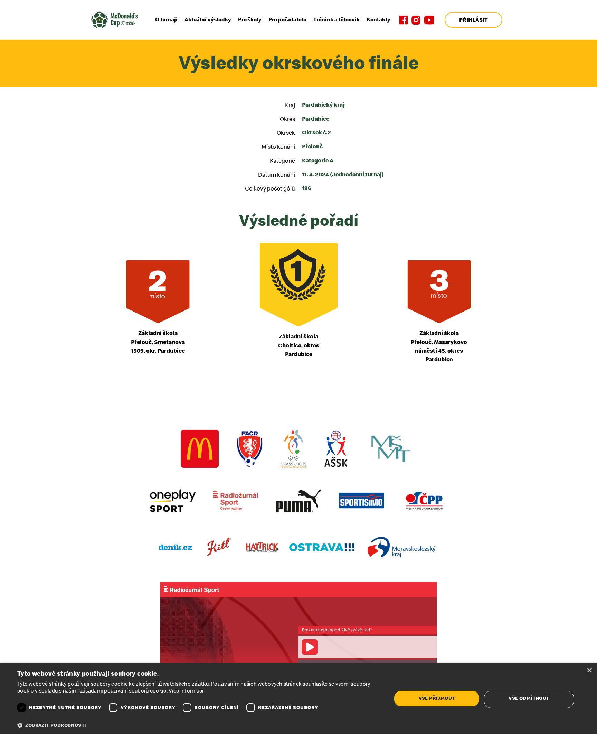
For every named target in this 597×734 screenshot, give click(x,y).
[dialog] (298, 698)
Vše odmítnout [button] (529, 698)
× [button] (589, 670)
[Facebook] (403, 20)
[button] (199, 725)
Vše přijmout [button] (437, 698)
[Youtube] (429, 20)
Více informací (186, 691)
